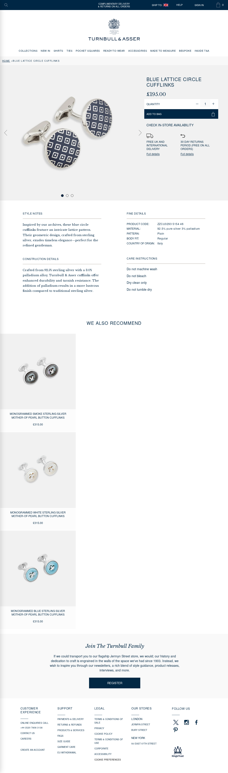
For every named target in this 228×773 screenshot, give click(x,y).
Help (179, 5)
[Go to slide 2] (67, 195)
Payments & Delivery (70, 719)
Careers (25, 738)
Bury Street (139, 730)
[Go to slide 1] (62, 195)
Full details (153, 154)
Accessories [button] (137, 50)
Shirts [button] (58, 50)
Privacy (99, 728)
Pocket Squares (88, 50)
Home (6, 60)
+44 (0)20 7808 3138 (31, 727)
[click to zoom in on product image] (67, 132)
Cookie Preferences (107, 759)
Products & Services (70, 730)
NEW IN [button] (45, 50)
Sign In (199, 5)
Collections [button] (28, 50)
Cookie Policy (103, 733)
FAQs (60, 735)
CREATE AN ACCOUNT (32, 749)
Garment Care (66, 746)
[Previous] (5, 132)
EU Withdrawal (66, 752)
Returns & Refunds (69, 724)
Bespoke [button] (185, 50)
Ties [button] (69, 50)
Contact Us (27, 733)
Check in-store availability (170, 125)
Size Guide (63, 741)
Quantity (153, 104)
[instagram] (186, 722)
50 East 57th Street (144, 743)
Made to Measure (163, 50)
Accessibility (103, 754)
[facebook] (196, 722)
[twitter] (175, 722)
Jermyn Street (140, 724)
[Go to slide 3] (72, 195)
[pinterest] (175, 730)
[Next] (140, 132)
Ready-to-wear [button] (114, 50)
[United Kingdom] (166, 5)
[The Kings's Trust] (190, 751)
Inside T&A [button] (202, 50)
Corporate (101, 748)
